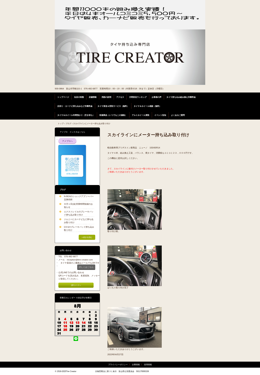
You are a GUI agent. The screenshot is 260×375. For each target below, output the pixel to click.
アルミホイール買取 (140, 115)
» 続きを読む (87, 237)
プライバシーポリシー (118, 364)
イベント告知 (160, 115)
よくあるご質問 (178, 115)
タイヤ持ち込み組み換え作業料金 (181, 97)
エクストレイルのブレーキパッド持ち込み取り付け (78, 213)
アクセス (120, 97)
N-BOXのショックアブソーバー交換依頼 (79, 198)
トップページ (63, 97)
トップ (61, 123)
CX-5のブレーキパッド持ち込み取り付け (79, 228)
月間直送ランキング (138, 97)
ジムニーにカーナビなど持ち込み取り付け (78, 221)
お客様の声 (156, 97)
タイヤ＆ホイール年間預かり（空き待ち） (75, 115)
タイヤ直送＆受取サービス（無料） (113, 106)
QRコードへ (76, 285)
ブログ (68, 123)
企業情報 (136, 364)
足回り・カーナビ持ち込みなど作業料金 (75, 106)
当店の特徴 (79, 97)
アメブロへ (67, 141)
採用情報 (148, 364)
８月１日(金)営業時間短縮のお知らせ (78, 205)
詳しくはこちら (86, 267)
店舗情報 (93, 97)
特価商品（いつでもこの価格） (113, 115)
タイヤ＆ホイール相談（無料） (147, 106)
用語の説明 (106, 97)
